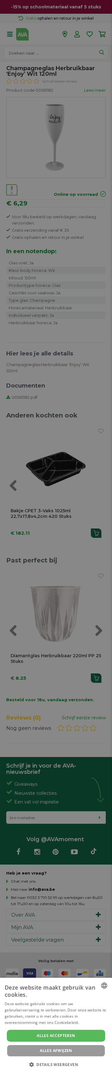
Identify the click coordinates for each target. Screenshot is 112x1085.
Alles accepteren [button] (56, 1035)
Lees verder (90, 1022)
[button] (56, 1064)
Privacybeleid (52, 1073)
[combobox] (104, 985)
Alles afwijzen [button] (56, 1050)
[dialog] (56, 1031)
